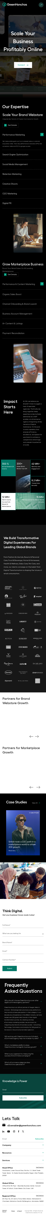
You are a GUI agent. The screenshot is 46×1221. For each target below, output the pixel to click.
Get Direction (40, 1167)
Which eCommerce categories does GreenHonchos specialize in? (17, 1063)
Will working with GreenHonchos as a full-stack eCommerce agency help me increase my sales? (22, 1037)
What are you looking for (11, 933)
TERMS (13, 1211)
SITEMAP (19, 1211)
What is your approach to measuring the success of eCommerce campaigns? (19, 1055)
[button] (37, 737)
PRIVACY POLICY (4, 1211)
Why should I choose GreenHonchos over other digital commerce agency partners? (22, 1001)
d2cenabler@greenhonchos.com (24, 1125)
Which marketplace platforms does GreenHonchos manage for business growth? (20, 1046)
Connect (21, 65)
